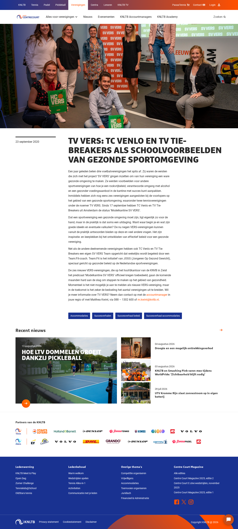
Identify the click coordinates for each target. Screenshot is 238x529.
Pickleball (60, 4)
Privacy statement (49, 521)
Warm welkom (76, 473)
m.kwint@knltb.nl (148, 299)
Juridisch (126, 493)
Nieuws (87, 16)
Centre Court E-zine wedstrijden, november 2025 (197, 485)
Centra (94, 4)
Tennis (34, 4)
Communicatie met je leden (82, 493)
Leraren (108, 4)
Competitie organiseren (133, 473)
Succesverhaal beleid (128, 315)
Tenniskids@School (26, 488)
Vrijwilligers (127, 478)
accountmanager (156, 294)
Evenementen (106, 16)
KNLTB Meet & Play (26, 473)
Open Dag (21, 478)
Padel (47, 4)
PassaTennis (179, 4)
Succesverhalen (102, 315)
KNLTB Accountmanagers (136, 16)
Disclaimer (91, 521)
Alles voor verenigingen (60, 16)
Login (212, 4)
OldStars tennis (24, 493)
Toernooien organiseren (134, 488)
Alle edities (179, 473)
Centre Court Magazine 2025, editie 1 (194, 492)
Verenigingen (78, 4)
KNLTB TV (123, 4)
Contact (197, 4)
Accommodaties (79, 315)
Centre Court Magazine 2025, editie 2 (194, 478)
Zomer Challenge (25, 483)
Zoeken (217, 16)
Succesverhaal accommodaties (163, 315)
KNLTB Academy (167, 16)
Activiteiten (74, 488)
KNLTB (22, 4)
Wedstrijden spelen (78, 478)
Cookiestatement (72, 521)
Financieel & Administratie (135, 498)
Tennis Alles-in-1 (77, 483)
